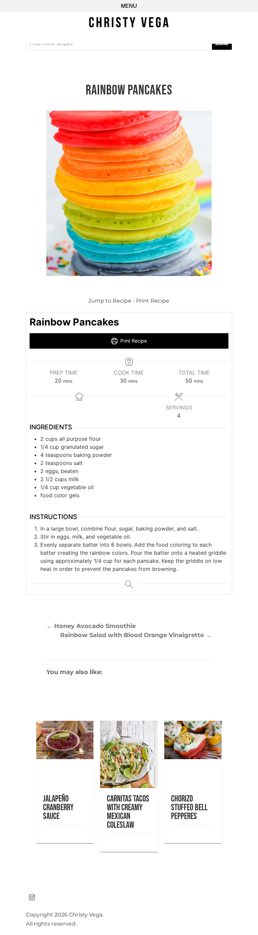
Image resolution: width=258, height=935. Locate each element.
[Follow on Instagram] (32, 897)
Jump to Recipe (109, 301)
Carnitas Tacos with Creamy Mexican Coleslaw (128, 812)
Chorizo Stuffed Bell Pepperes (189, 808)
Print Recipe (152, 301)
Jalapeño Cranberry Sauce (58, 808)
